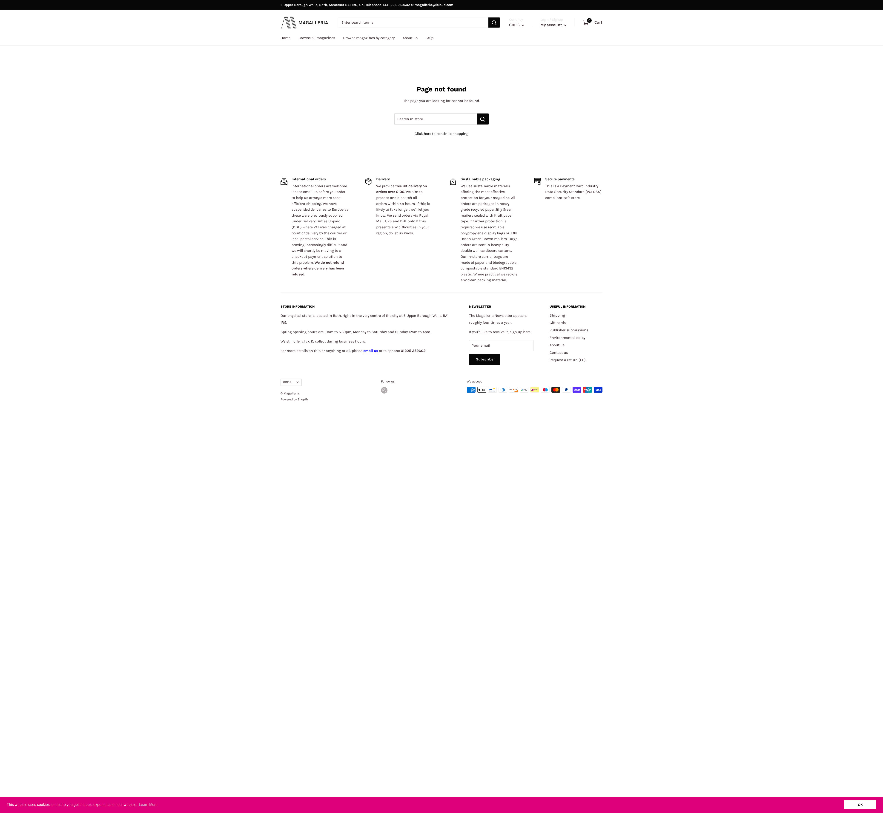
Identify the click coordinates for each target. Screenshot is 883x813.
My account (551, 25)
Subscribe (484, 359)
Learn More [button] (148, 805)
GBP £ (287, 382)
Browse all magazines (316, 38)
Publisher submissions (569, 330)
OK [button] (860, 805)
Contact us (559, 352)
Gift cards (558, 322)
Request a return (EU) (568, 360)
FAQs (429, 38)
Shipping (557, 315)
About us (410, 38)
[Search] (494, 22)
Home (285, 38)
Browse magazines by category (369, 38)
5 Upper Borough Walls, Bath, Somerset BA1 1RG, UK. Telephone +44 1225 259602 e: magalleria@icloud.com (367, 5)
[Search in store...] (483, 119)
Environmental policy (567, 337)
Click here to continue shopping (441, 133)
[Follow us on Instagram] (384, 390)
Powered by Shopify (295, 399)
